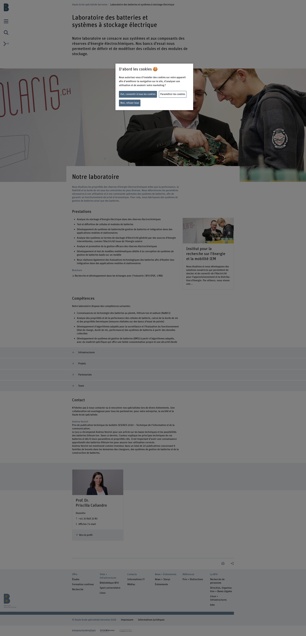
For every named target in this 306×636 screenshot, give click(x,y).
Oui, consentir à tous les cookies (138, 94)
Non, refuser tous (129, 103)
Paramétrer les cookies (172, 94)
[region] (154, 87)
